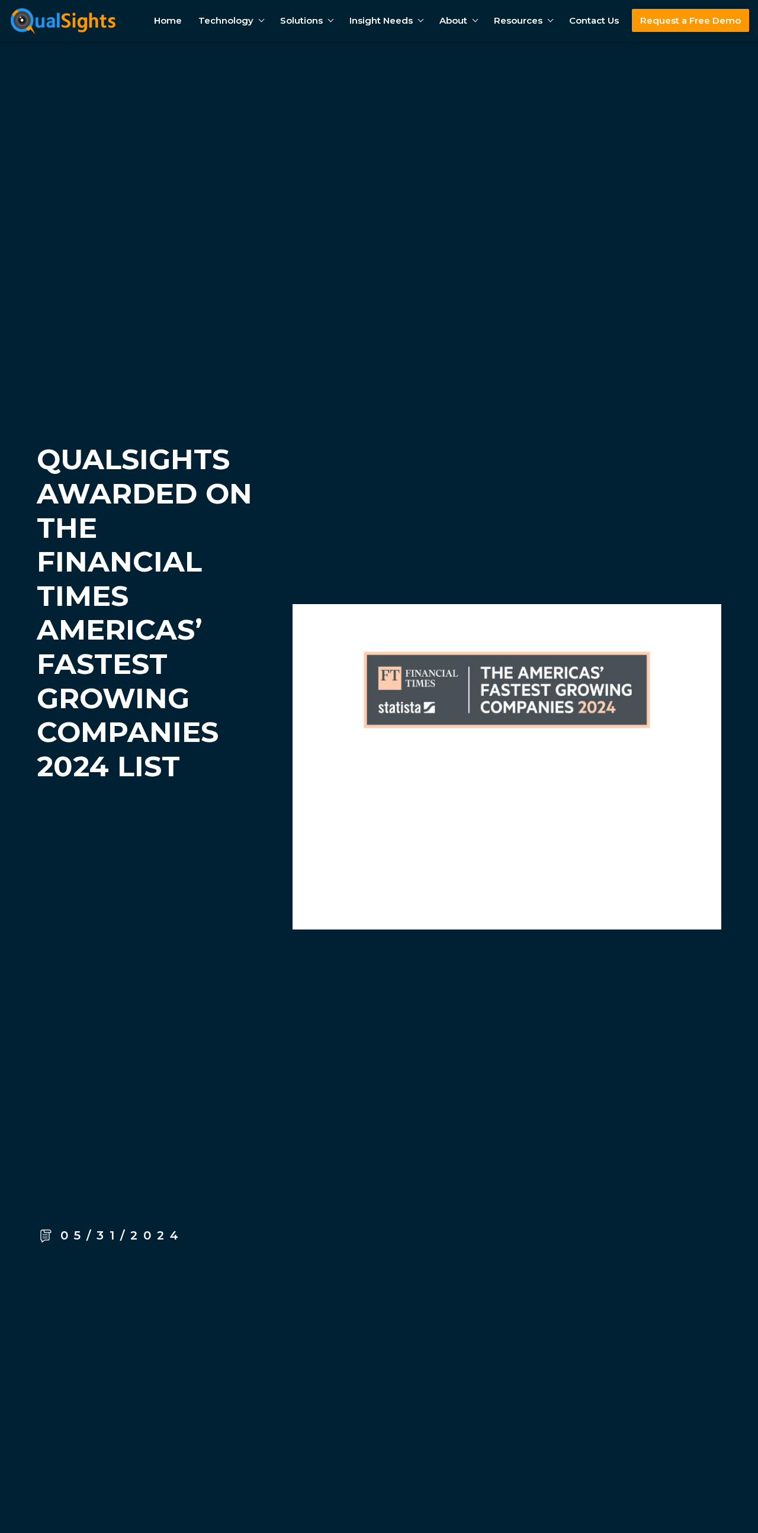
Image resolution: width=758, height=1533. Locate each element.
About (453, 20)
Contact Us (594, 20)
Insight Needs (381, 20)
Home (168, 20)
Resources (518, 20)
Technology (225, 20)
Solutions (301, 20)
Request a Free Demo (690, 20)
